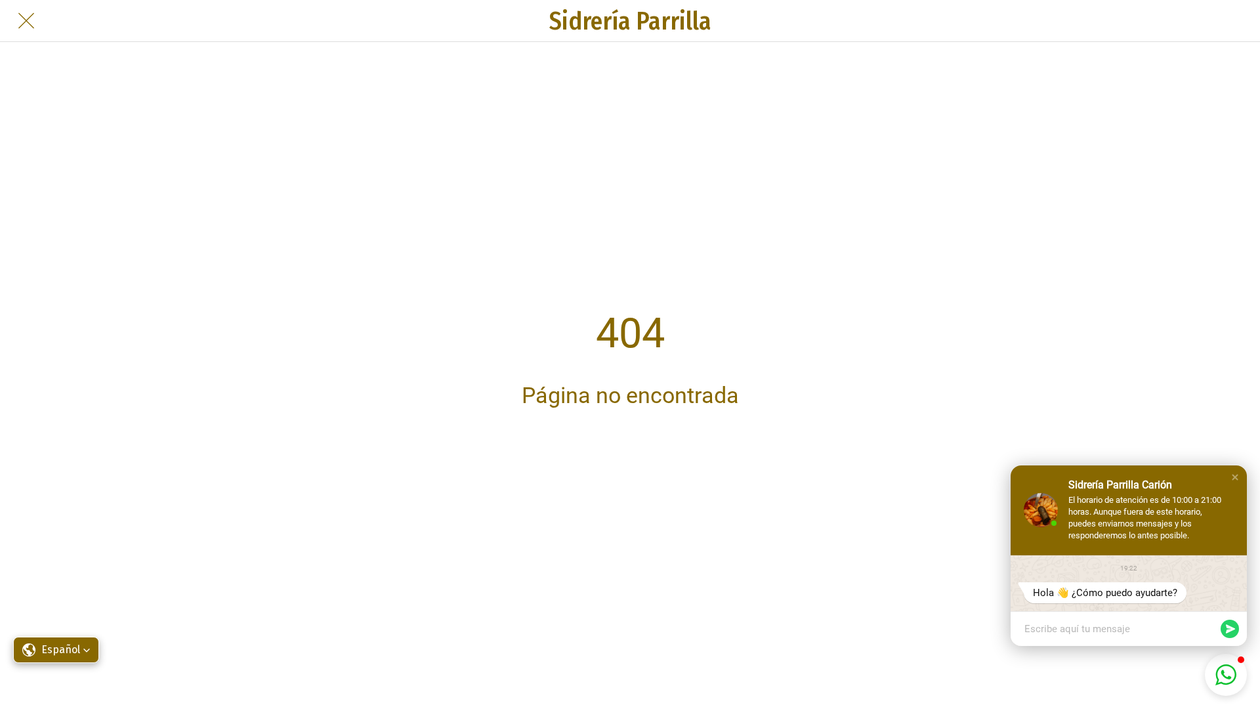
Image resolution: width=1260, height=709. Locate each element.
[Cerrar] (26, 21)
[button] (1235, 477)
